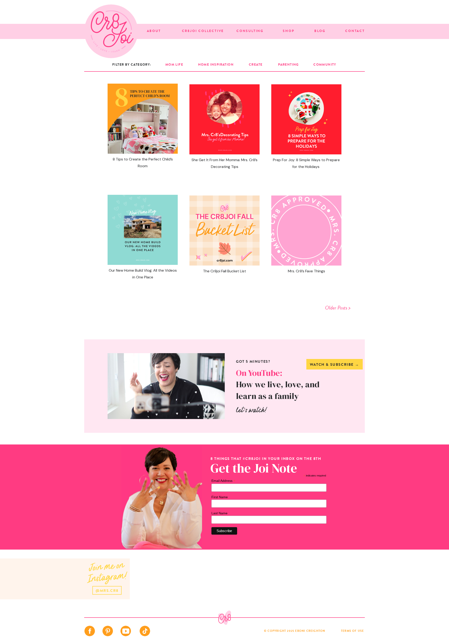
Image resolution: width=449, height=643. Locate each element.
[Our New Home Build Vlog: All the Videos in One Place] (143, 230)
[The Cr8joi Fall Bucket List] (224, 230)
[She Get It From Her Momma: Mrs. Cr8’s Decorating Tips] (224, 119)
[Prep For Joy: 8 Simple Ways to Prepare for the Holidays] (306, 119)
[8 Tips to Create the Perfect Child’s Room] (143, 119)
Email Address (223, 481)
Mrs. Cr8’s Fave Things (306, 271)
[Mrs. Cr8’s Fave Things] (306, 230)
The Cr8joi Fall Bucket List (224, 271)
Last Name (219, 513)
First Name (219, 497)
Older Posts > (338, 308)
